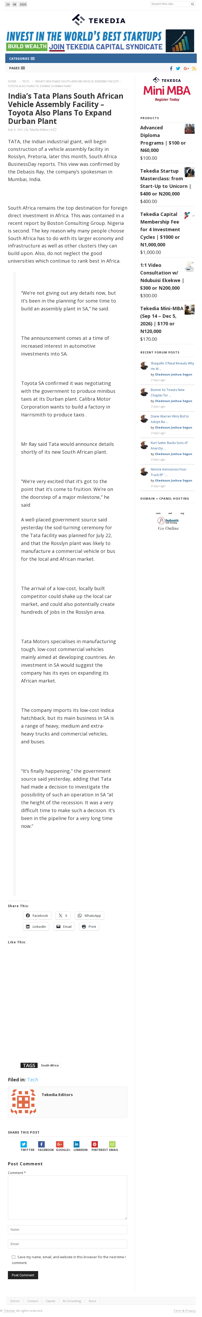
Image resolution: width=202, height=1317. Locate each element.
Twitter (27, 1150)
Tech (25, 81)
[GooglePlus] (185, 68)
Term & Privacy (185, 1311)
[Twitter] (177, 68)
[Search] (192, 4)
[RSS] (193, 68)
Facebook (46, 1150)
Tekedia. (9, 1311)
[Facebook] (170, 68)
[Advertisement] (67, 1010)
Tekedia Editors (39, 129)
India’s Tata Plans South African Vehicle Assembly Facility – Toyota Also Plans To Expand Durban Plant (65, 108)
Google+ (63, 1150)
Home (12, 81)
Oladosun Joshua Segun (173, 374)
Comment (17, 1172)
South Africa (50, 1065)
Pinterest (100, 1150)
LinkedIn (81, 1150)
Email (113, 1150)
